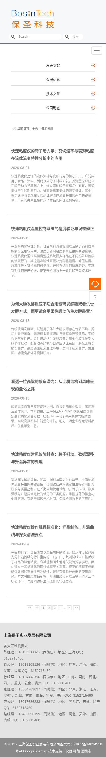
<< (30, 608)
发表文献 (53, 66)
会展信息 (53, 80)
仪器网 (71, 751)
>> (76, 608)
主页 (35, 128)
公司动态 (53, 108)
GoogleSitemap (35, 751)
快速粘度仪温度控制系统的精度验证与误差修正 (52, 229)
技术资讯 (47, 128)
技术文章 (53, 94)
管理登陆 (84, 751)
